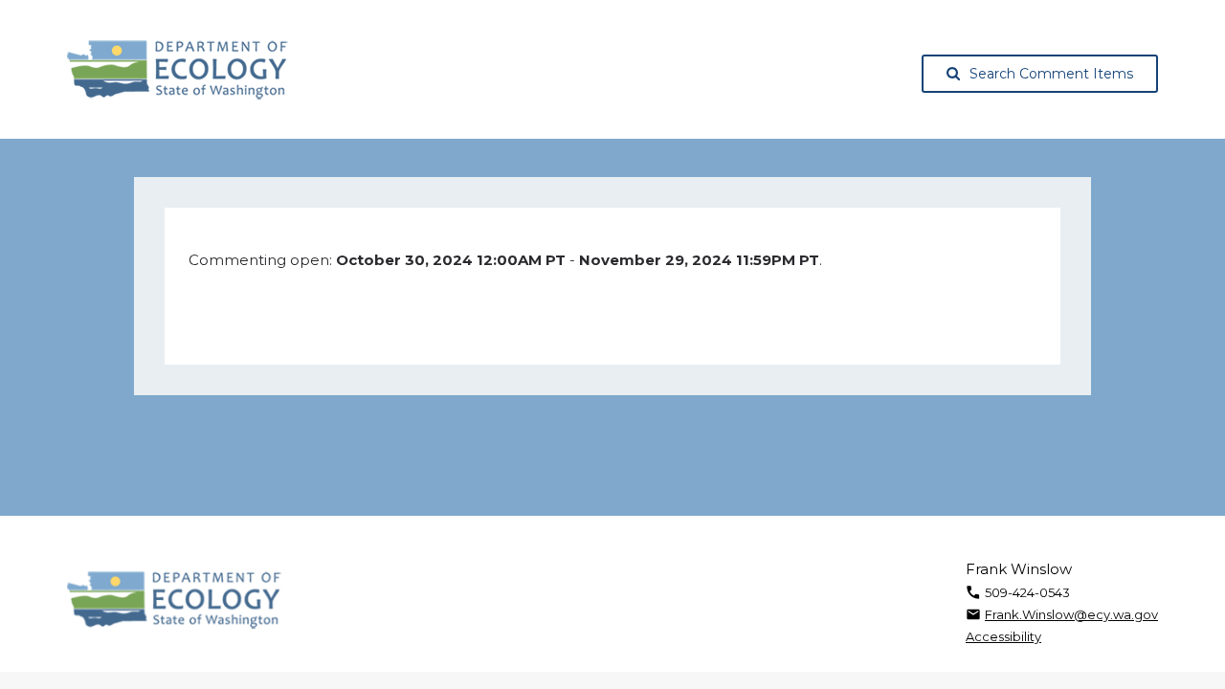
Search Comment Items (1051, 73)
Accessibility (1003, 636)
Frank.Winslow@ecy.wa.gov (1071, 614)
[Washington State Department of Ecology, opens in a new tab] (177, 70)
